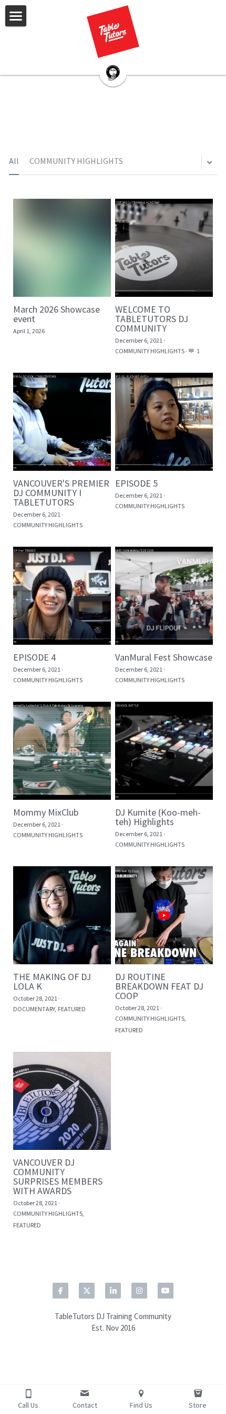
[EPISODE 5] (164, 422)
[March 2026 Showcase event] (62, 248)
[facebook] (60, 1291)
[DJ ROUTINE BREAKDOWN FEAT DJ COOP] (164, 915)
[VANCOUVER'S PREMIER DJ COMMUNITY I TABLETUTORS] (62, 422)
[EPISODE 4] (62, 596)
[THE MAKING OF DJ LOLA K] (62, 915)
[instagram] (139, 1291)
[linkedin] (113, 1291)
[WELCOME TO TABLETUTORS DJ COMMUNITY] (164, 248)
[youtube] (165, 1291)
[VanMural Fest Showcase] (164, 596)
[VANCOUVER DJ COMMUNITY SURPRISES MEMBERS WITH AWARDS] (62, 1101)
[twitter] (87, 1291)
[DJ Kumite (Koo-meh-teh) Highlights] (164, 751)
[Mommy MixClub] (62, 751)
